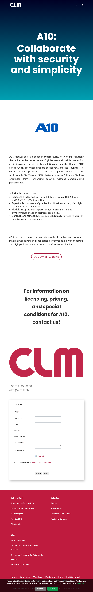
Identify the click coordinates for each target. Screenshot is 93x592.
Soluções (55, 498)
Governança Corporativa (22, 503)
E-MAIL (17, 430)
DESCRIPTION (19, 443)
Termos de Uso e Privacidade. (41, 463)
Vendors (37, 577)
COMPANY (18, 424)
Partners (50, 577)
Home (14, 577)
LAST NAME (18, 418)
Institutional (73, 577)
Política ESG (16, 519)
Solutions (25, 577)
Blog (13, 535)
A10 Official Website (46, 256)
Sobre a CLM (17, 498)
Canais (54, 503)
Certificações (17, 513)
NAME (16, 412)
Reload (40, 456)
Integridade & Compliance (22, 508)
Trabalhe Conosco (59, 519)
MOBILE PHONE (20, 436)
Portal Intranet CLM (20, 564)
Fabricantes (56, 508)
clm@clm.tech (19, 390)
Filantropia (16, 524)
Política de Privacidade (61, 513)
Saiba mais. (81, 583)
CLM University (18, 540)
